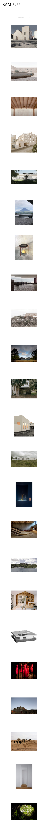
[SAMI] (11, 4)
